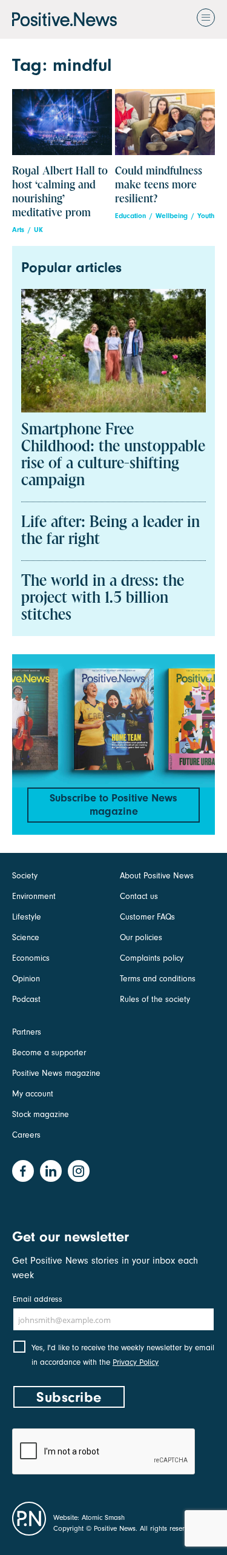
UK (38, 230)
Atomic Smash (103, 1517)
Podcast (26, 999)
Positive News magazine (56, 1073)
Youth (205, 216)
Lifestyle (26, 917)
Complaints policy (151, 958)
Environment (34, 896)
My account (32, 1094)
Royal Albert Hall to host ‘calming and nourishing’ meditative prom (60, 192)
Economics (31, 958)
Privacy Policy (136, 1362)
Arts (18, 230)
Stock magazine (40, 1114)
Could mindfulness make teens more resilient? (158, 185)
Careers (26, 1135)
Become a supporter (49, 1052)
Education (130, 216)
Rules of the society (155, 999)
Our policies (141, 937)
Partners (26, 1032)
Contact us (139, 896)
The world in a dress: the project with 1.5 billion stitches (102, 598)
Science (25, 937)
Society (25, 875)
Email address (37, 1299)
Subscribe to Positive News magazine (113, 805)
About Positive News (157, 875)
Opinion (26, 978)
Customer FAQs (147, 917)
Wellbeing (172, 216)
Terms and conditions (158, 978)
